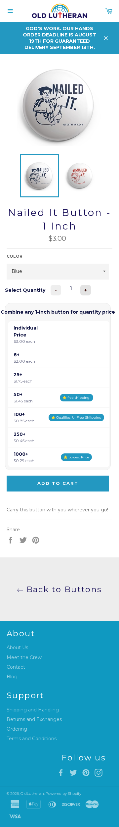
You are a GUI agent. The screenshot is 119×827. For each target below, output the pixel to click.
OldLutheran (32, 793)
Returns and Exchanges (34, 719)
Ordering (17, 729)
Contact (16, 667)
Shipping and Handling (33, 710)
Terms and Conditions (32, 739)
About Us (17, 647)
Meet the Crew (24, 657)
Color (14, 256)
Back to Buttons (62, 589)
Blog (12, 677)
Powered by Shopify (63, 793)
